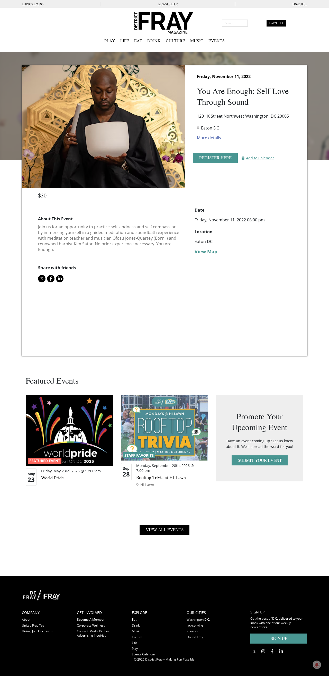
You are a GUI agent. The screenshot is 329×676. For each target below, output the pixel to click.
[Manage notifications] (317, 665)
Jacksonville (195, 625)
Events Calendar (143, 654)
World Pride (52, 477)
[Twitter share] (41, 278)
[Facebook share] (50, 278)
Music (196, 40)
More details (209, 138)
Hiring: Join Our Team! (37, 631)
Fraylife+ (300, 4)
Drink (154, 40)
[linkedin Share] (59, 278)
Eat (138, 40)
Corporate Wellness (91, 625)
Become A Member (91, 619)
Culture (175, 40)
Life (124, 40)
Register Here (215, 158)
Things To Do (32, 4)
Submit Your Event (260, 460)
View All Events (165, 530)
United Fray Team (34, 625)
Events (216, 40)
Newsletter (168, 4)
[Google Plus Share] (263, 651)
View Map (206, 251)
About (26, 619)
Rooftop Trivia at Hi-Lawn (161, 477)
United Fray (195, 637)
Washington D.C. (198, 619)
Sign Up (279, 638)
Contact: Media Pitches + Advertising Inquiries (94, 633)
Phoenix (192, 631)
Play (109, 40)
